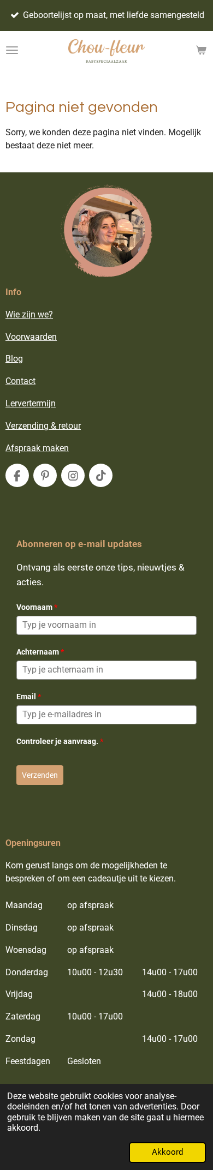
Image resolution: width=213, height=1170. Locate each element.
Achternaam (40, 651)
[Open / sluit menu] (12, 50)
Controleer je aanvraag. (59, 741)
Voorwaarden (31, 337)
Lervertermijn (30, 403)
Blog (14, 358)
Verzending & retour (43, 426)
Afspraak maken (37, 448)
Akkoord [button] (167, 1152)
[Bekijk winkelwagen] (201, 50)
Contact (20, 381)
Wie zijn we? (29, 314)
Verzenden (40, 775)
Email (28, 696)
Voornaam (36, 607)
